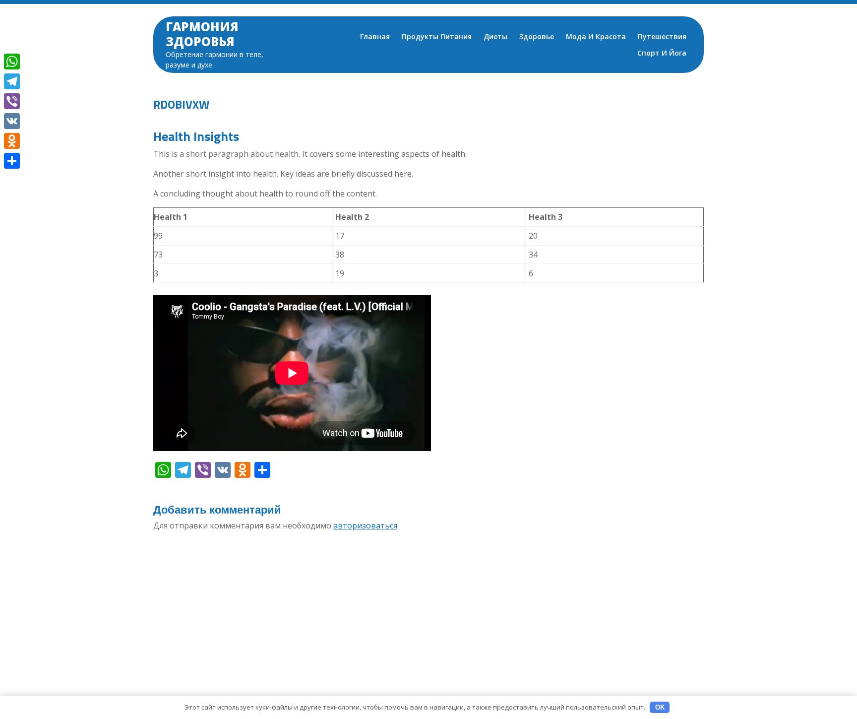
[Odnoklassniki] (12, 141)
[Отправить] (12, 161)
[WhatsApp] (12, 61)
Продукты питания (437, 36)
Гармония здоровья (202, 34)
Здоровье (536, 36)
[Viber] (12, 101)
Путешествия (662, 36)
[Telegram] (12, 81)
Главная (375, 36)
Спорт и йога (661, 53)
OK (660, 707)
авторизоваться (365, 525)
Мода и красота (596, 36)
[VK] (12, 121)
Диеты (495, 36)
